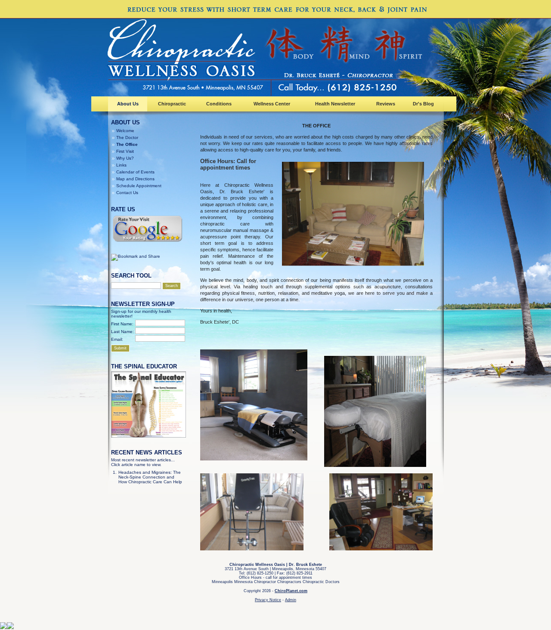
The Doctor (127, 137)
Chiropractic (172, 103)
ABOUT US (125, 122)
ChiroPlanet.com (291, 591)
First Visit (125, 151)
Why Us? (125, 158)
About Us (128, 103)
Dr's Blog (423, 103)
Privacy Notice (268, 600)
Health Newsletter (335, 103)
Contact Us (127, 192)
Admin (290, 600)
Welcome (125, 130)
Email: (117, 339)
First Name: (122, 323)
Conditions (219, 103)
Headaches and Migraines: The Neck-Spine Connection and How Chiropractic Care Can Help (150, 477)
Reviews (385, 103)
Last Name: (122, 331)
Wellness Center (272, 103)
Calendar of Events (135, 172)
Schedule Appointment (138, 185)
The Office (127, 144)
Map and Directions (135, 178)
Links (121, 165)
